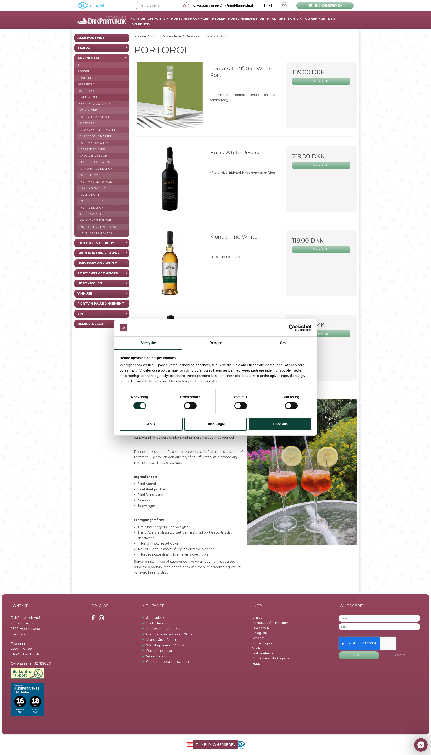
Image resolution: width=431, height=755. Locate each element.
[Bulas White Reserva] (169, 181)
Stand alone (88, 97)
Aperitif (84, 65)
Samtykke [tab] (148, 343)
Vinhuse (84, 293)
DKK (284, 5)
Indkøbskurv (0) (328, 5)
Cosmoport (89, 194)
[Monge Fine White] (169, 266)
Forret (83, 71)
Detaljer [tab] (215, 343)
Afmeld (400, 655)
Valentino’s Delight (95, 220)
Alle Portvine (90, 38)
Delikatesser (90, 324)
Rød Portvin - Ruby (95, 243)
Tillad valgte (215, 424)
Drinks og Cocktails (94, 103)
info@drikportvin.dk (239, 5)
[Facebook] (265, 5)
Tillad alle (280, 424)
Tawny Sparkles (93, 188)
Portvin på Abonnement (100, 304)
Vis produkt (321, 81)
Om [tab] (283, 343)
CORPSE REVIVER (92, 149)
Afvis (151, 424)
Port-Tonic (89, 110)
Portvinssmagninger (97, 273)
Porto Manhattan (94, 116)
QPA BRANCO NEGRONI (96, 168)
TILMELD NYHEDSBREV (215, 745)
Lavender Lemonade (96, 233)
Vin (80, 314)
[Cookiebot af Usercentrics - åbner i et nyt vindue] (292, 327)
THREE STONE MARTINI (96, 136)
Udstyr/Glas (89, 283)
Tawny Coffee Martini (97, 129)
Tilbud (83, 48)
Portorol (88, 123)
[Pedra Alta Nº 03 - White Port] (169, 97)
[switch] (190, 405)
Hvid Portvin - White (97, 263)
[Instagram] (270, 5)
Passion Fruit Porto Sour (100, 227)
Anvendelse (88, 58)
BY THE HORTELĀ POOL (96, 162)
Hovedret (86, 78)
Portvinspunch (92, 201)
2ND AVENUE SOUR (93, 155)
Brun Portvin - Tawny (98, 253)
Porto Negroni (92, 207)
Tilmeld (358, 655)
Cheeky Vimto (90, 214)
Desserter (86, 84)
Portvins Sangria (94, 142)
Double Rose (90, 175)
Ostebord (86, 91)
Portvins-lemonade (96, 181)
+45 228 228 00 (207, 5)
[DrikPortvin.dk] (101, 20)
